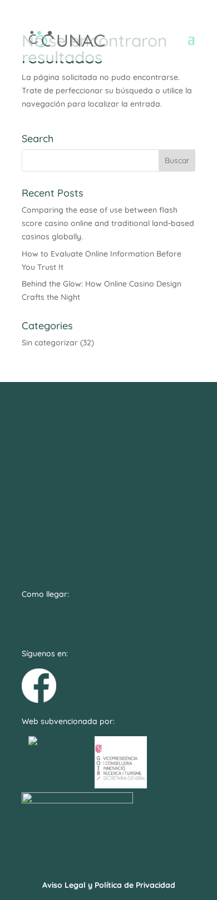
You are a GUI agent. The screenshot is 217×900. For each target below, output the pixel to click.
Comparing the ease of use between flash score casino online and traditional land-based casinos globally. (108, 223)
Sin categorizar (50, 343)
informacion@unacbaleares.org (108, 454)
